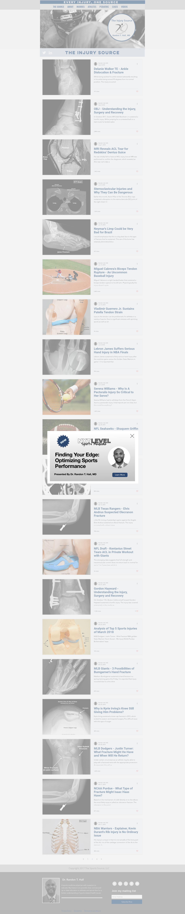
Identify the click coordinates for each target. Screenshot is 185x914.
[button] (132, 436)
